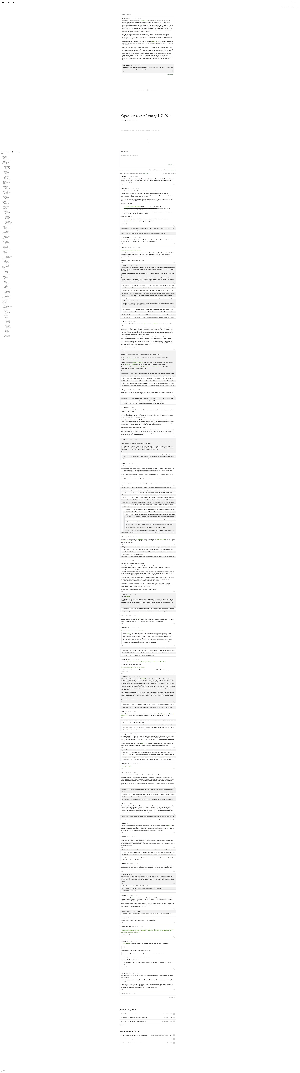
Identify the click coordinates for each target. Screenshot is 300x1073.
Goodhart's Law (144, 20)
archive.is (138, 618)
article (133, 897)
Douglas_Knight (126, 874)
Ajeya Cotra (160, 1035)
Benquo (126, 301)
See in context (170, 74)
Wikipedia (155, 323)
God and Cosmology (126, 540)
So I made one (127, 357)
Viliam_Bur (126, 18)
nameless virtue (154, 41)
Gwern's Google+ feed (129, 221)
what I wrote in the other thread (135, 360)
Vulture (124, 352)
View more (122, 1025)
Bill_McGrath (125, 973)
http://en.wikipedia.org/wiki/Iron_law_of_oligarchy (133, 667)
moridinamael (125, 237)
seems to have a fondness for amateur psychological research (148, 366)
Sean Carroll (140, 539)
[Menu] (3, 2)
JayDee (124, 265)
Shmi (123, 537)
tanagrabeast (125, 560)
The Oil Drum (127, 208)
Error (123, 772)
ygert (124, 594)
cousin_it (124, 734)
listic (123, 321)
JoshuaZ (124, 823)
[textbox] (147, 156)
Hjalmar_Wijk (167, 1035)
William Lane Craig (160, 539)
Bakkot (123, 615)
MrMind (124, 836)
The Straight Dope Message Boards (132, 206)
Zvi (167, 1039)
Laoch (123, 918)
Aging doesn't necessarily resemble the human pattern (133, 630)
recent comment (126, 943)
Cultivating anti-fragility (126, 766)
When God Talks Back (138, 362)
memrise (128, 596)
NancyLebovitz (126, 120)
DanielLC (124, 176)
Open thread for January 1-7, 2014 (10, 153)
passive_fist (125, 659)
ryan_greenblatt (154, 1035)
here (169, 825)
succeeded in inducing (130, 364)
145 (7, 1070)
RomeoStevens (126, 65)
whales (124, 439)
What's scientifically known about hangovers (131, 250)
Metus (123, 803)
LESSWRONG (10, 2)
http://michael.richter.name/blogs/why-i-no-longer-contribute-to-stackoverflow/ (146, 661)
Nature (128, 633)
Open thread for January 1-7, (146, 115)
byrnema (124, 941)
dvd (167, 1042)
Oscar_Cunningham (126, 926)
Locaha (123, 993)
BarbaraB (124, 895)
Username (124, 188)
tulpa (145, 323)
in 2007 (143, 743)
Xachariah (124, 407)
